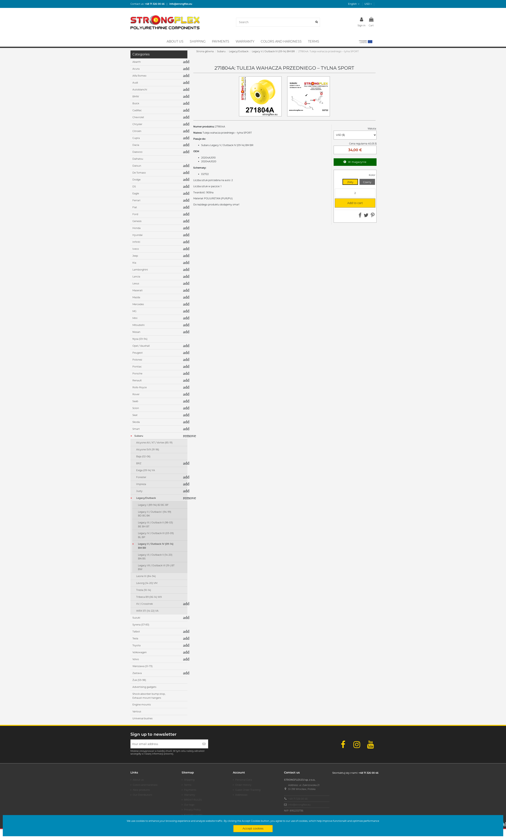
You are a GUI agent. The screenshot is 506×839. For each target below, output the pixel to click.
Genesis (137, 221)
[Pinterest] (373, 216)
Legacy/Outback (146, 497)
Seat (135, 415)
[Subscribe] (204, 743)
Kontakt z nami (193, 814)
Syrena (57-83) (140, 624)
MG (134, 311)
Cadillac (137, 110)
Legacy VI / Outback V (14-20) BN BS (155, 556)
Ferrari (136, 200)
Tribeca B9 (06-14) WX (149, 596)
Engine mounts (141, 704)
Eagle (135, 193)
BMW (135, 96)
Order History (243, 784)
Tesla (135, 638)
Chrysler (137, 124)
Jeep (135, 255)
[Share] (360, 216)
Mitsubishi (138, 325)
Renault (137, 380)
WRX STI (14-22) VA (147, 610)
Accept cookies (253, 828)
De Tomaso (139, 172)
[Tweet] (366, 216)
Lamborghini (140, 269)
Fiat (134, 207)
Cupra (136, 138)
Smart (136, 428)
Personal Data (243, 779)
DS (134, 186)
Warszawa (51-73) (142, 666)
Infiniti (136, 241)
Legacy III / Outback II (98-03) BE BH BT (155, 524)
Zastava (137, 673)
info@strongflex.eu (299, 804)
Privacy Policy (192, 809)
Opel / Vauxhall (141, 345)
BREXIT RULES (193, 799)
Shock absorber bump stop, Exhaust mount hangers (148, 695)
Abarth (136, 61)
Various (136, 711)
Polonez (137, 359)
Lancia (136, 276)
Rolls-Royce (139, 387)
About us (138, 779)
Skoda (136, 421)
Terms (187, 784)
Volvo (135, 659)
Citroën (136, 131)
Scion (135, 408)
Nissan (136, 331)
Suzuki (136, 617)
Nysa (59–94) (139, 338)
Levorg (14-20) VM (146, 583)
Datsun (136, 165)
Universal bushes (142, 718)
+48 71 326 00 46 (298, 798)
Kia (134, 262)
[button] (365, 41)
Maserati (137, 290)
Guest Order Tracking (248, 789)
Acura (136, 68)
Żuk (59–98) (139, 680)
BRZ (138, 463)
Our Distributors (142, 794)
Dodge (136, 179)
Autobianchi (139, 89)
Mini (134, 318)
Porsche (137, 373)
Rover (136, 394)
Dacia (135, 144)
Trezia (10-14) (143, 589)
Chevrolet (138, 117)
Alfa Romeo (139, 75)
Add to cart (350, 203)
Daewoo (137, 151)
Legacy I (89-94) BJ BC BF (153, 504)
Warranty (189, 794)
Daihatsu (137, 158)
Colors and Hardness (145, 784)
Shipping (189, 779)
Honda (136, 228)
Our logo (189, 804)
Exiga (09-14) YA (145, 470)
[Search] (316, 22)
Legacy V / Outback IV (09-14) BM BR (155, 545)
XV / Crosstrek (144, 603)
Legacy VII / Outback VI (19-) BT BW (156, 567)
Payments (190, 789)
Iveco (135, 248)
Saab (135, 401)
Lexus (135, 283)
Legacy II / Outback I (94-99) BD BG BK (154, 513)
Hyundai (137, 234)
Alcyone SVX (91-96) (147, 449)
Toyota (136, 645)
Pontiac (137, 366)
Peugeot (137, 352)
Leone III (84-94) (146, 576)
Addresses (241, 794)
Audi (135, 82)
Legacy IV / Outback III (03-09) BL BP (156, 535)
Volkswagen (139, 652)
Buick (135, 103)
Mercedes (138, 304)
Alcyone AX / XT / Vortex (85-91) (154, 442)
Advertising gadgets (144, 686)
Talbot (136, 631)
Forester (141, 477)
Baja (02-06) (143, 456)
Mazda (136, 297)
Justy (139, 491)
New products (141, 789)
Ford (135, 214)
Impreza (141, 484)
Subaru (138, 435)
